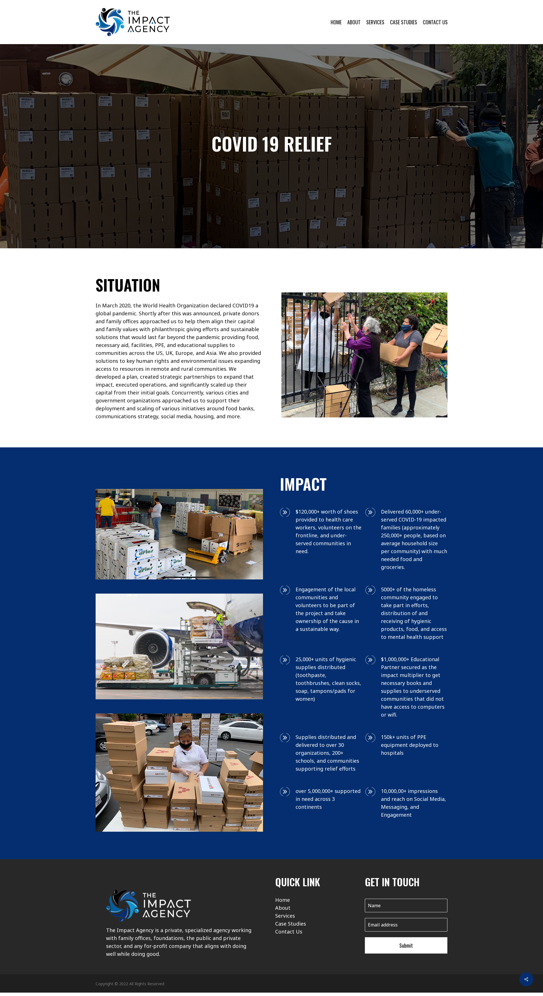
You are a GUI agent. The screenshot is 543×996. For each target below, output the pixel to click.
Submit (406, 945)
